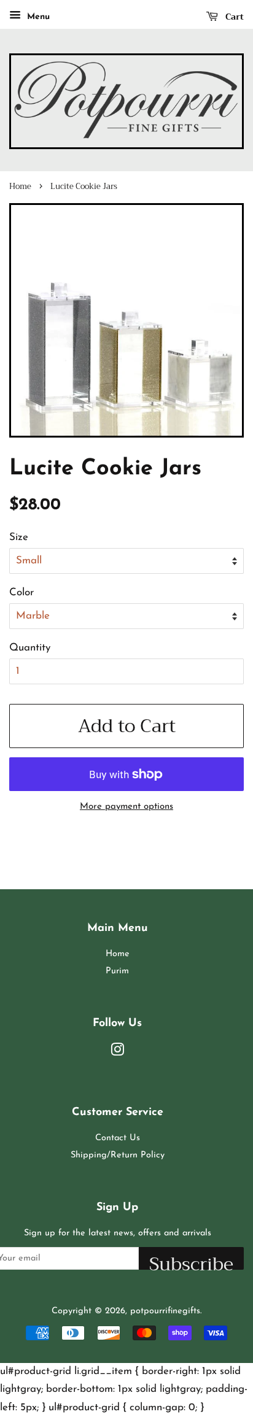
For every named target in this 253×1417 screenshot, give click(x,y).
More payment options (126, 806)
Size (18, 537)
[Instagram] (117, 1052)
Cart (233, 16)
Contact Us (117, 1138)
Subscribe (191, 1259)
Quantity (29, 648)
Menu (37, 16)
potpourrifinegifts (165, 1311)
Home (20, 186)
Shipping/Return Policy (118, 1155)
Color (21, 592)
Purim (117, 971)
